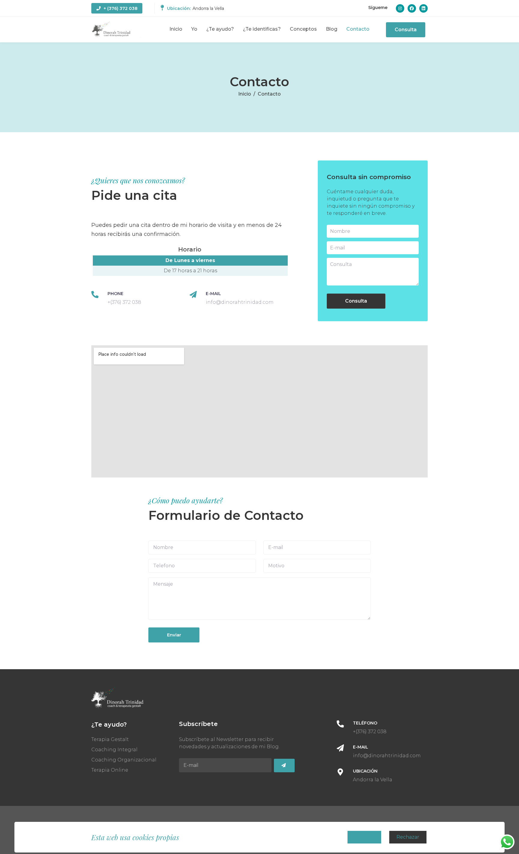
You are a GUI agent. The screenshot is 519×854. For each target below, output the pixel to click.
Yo (194, 29)
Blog (331, 29)
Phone (115, 293)
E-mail (213, 293)
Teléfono (365, 723)
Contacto (357, 29)
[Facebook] (412, 8)
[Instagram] (400, 8)
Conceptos (303, 29)
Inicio (175, 29)
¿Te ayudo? (220, 29)
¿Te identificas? (262, 29)
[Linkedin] (423, 8)
